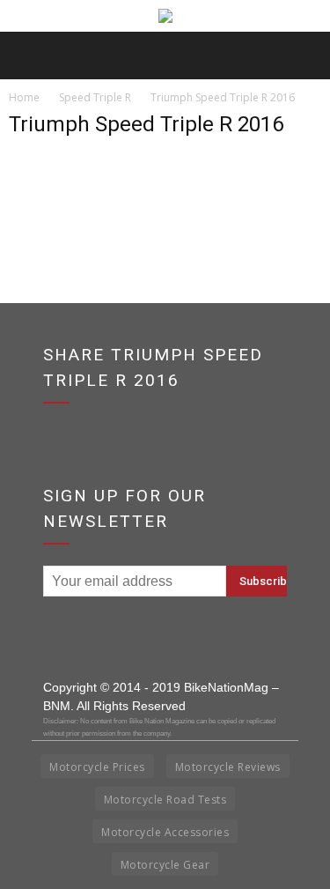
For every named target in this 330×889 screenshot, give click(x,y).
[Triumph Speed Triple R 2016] (53, 238)
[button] (305, 55)
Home (24, 97)
